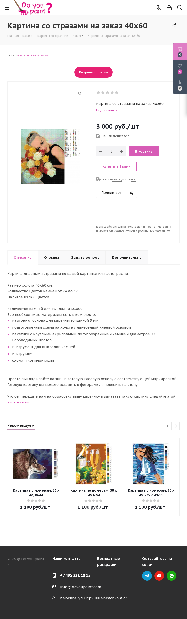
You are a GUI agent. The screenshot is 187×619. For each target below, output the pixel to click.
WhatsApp (171, 576)
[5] (117, 92)
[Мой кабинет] (169, 7)
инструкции (18, 402)
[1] (98, 92)
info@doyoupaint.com (80, 586)
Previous (168, 426)
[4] (112, 92)
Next (176, 426)
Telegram (147, 576)
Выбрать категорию (93, 72)
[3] (107, 92)
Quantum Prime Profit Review (33, 55)
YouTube (159, 576)
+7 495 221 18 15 (75, 575)
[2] (103, 92)
